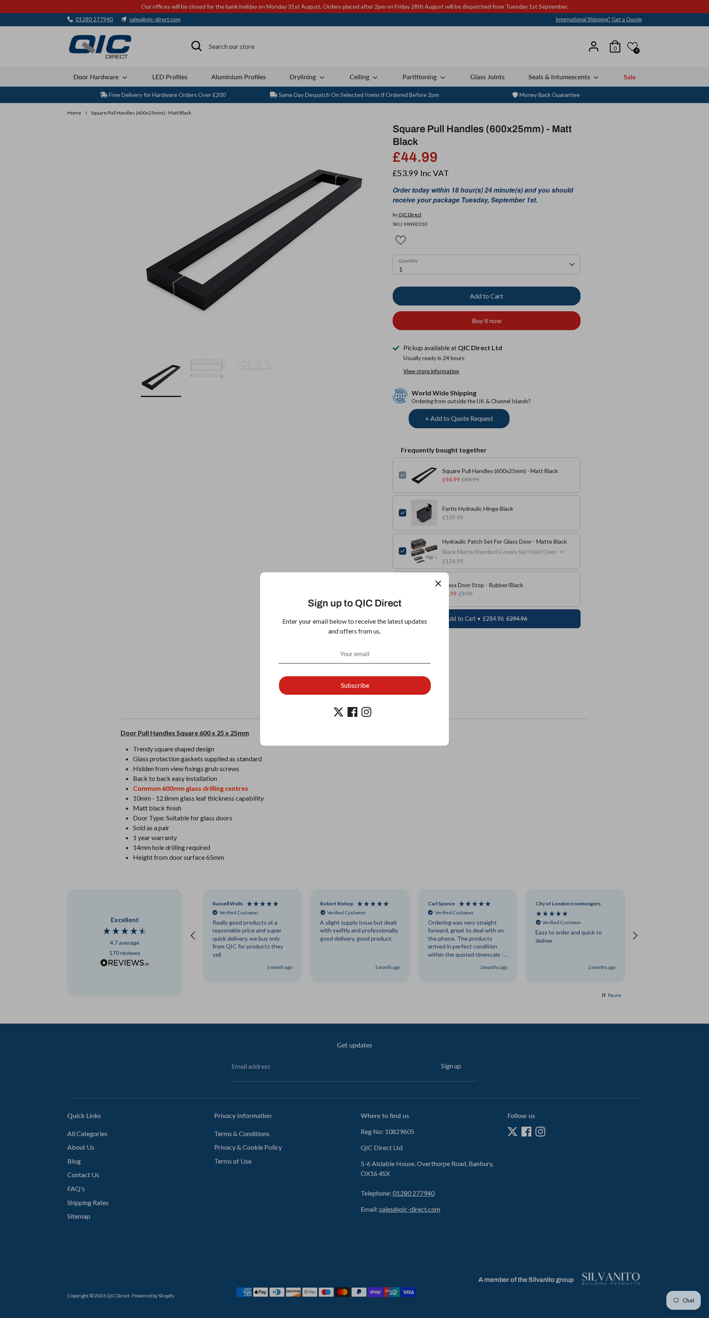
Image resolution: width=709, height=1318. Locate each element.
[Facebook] (352, 712)
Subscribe (355, 685)
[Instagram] (366, 712)
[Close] (438, 583)
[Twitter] (338, 712)
